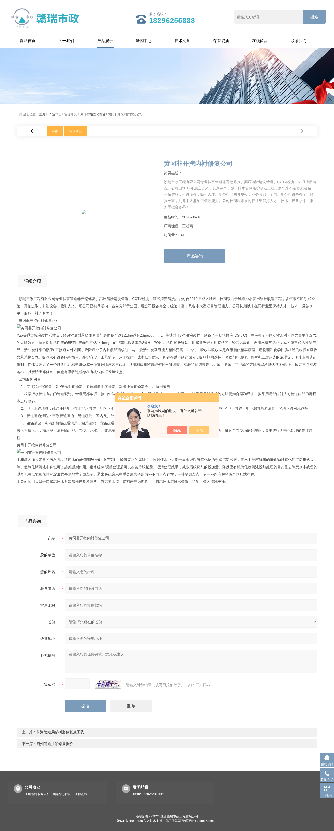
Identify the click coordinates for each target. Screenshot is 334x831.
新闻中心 (144, 40)
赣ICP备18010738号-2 (133, 821)
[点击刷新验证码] (108, 684)
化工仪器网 (173, 821)
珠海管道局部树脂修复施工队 (60, 732)
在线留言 (260, 40)
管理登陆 (188, 821)
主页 (42, 114)
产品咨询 (195, 256)
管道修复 (70, 114)
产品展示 (105, 40)
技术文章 (182, 40)
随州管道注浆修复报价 (55, 744)
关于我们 (66, 40)
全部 (55, 131)
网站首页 (27, 40)
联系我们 (298, 40)
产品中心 (55, 114)
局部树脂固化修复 (92, 114)
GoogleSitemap (206, 821)
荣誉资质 (221, 40)
